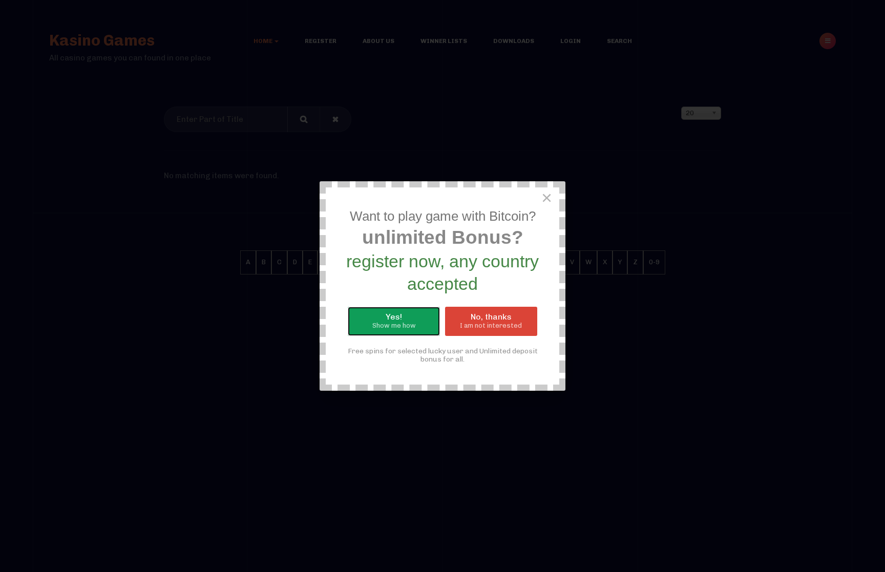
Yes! (394, 320)
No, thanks (491, 320)
